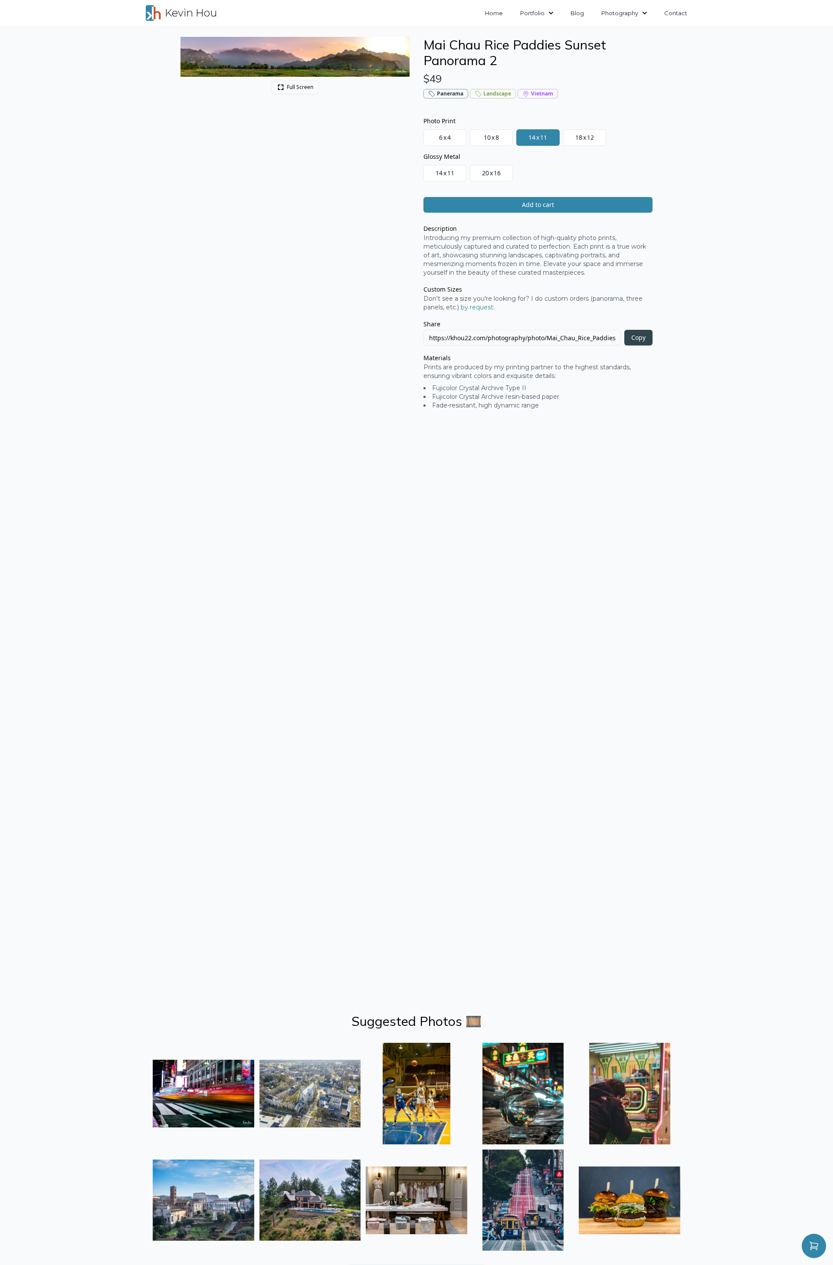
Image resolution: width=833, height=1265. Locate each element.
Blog (577, 13)
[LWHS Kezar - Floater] (416, 1093)
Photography (619, 13)
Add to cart (538, 204)
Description (440, 228)
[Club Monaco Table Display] (416, 1200)
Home (494, 13)
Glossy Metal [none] (441, 156)
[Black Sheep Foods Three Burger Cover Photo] (629, 1200)
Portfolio (532, 13)
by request (477, 307)
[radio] (444, 137)
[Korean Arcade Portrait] (629, 1093)
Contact (675, 13)
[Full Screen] (398, 48)
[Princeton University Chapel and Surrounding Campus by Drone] (310, 1093)
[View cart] (814, 1246)
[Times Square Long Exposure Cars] (203, 1093)
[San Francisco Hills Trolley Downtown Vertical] (523, 1200)
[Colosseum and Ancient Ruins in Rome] (203, 1200)
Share (431, 324)
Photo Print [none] (439, 121)
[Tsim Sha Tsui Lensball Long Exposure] (523, 1093)
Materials (437, 358)
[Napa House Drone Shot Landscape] (310, 1200)
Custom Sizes (442, 289)
